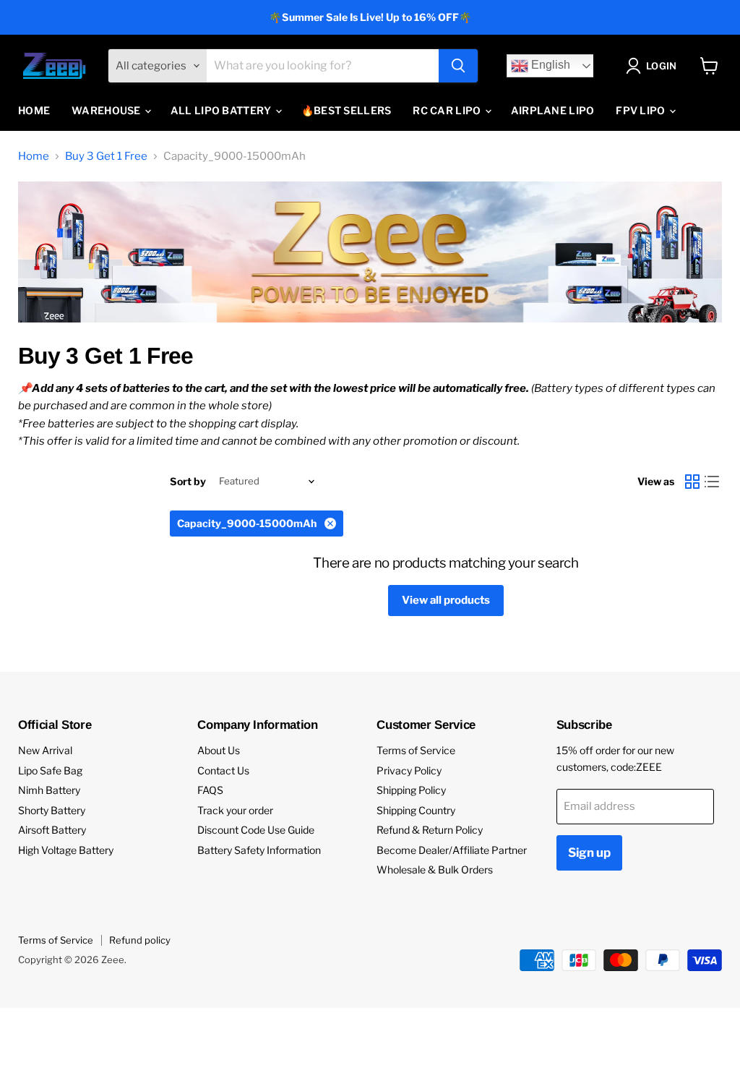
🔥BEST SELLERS (346, 110)
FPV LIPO (642, 110)
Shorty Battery (51, 810)
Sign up (589, 852)
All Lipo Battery (222, 110)
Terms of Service (416, 750)
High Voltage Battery (65, 850)
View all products (446, 600)
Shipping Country (416, 810)
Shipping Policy (411, 790)
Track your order (235, 810)
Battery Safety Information (259, 850)
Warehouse (107, 110)
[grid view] (692, 481)
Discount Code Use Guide (255, 830)
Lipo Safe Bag (50, 770)
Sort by (188, 481)
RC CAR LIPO (448, 110)
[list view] (712, 481)
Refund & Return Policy (430, 830)
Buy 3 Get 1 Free (106, 156)
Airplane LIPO (553, 110)
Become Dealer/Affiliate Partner (452, 850)
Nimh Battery (49, 790)
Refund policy (140, 940)
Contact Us (223, 770)
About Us (218, 750)
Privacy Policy (409, 770)
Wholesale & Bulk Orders (435, 869)
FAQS (210, 790)
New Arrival (45, 750)
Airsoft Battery (52, 830)
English (549, 65)
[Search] (458, 65)
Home (34, 110)
